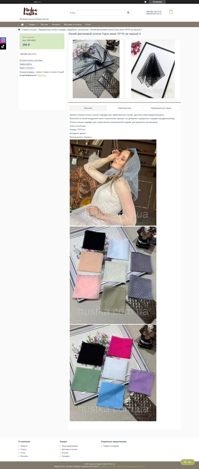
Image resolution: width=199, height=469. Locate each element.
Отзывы (65, 453)
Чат (189, 462)
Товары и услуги (29, 29)
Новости (24, 446)
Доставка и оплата (69, 449)
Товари (32, 24)
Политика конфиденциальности (132, 466)
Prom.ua (111, 464)
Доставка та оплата (72, 24)
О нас (23, 453)
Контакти (56, 24)
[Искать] (128, 13)
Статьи (23, 449)
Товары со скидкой (111, 446)
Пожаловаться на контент (109, 466)
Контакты (24, 456)
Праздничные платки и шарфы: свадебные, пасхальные (64, 29)
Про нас (44, 24)
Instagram (66, 456)
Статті (88, 24)
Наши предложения (70, 446)
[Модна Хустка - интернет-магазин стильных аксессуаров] (30, 11)
